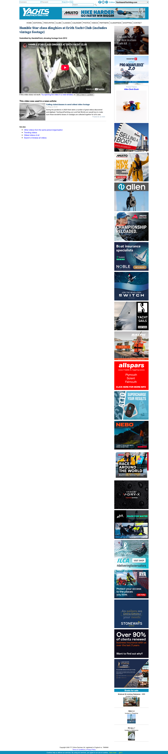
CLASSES (67, 23)
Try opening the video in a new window (57, 94)
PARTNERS (104, 23)
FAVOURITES (49, 23)
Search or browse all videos (35, 137)
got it (120, 752)
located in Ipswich (131, 695)
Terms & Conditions (78, 749)
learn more (112, 752)
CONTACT (137, 23)
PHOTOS (86, 23)
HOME (29, 23)
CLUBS (58, 23)
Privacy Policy (91, 749)
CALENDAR (76, 23)
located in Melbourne (131, 729)
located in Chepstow (131, 712)
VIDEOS (95, 23)
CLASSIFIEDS (115, 23)
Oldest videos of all (31, 135)
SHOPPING (127, 23)
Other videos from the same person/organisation (43, 129)
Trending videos (30, 132)
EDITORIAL (37, 23)
